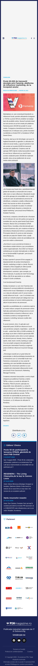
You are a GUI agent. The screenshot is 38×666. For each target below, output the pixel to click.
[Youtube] (19, 640)
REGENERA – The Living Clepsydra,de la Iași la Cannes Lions (18, 476)
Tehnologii (6, 77)
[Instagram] (34, 38)
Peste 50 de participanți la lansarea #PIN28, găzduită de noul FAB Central (17, 452)
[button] (13, 435)
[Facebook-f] (31, 38)
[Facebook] (14, 640)
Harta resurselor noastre (15, 498)
